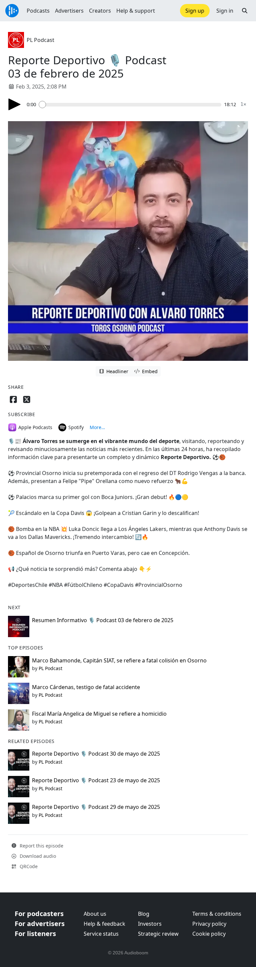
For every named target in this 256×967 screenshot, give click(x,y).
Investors (150, 923)
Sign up (194, 10)
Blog (143, 913)
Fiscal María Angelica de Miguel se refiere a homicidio (99, 713)
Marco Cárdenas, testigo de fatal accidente (86, 687)
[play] (14, 104)
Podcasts (38, 10)
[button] (245, 10)
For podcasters (39, 913)
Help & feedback (104, 923)
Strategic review (158, 933)
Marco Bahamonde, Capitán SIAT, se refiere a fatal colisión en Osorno (119, 660)
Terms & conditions (216, 913)
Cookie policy (209, 933)
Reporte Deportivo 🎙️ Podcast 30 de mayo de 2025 (96, 753)
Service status (101, 933)
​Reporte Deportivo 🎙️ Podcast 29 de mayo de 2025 (96, 807)
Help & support (135, 10)
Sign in (224, 10)
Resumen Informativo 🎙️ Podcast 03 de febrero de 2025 (102, 620)
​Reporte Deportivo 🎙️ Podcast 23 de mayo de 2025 (96, 780)
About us (95, 913)
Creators (100, 10)
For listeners (35, 933)
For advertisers (40, 923)
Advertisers (69, 10)
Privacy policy (209, 923)
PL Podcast (40, 40)
